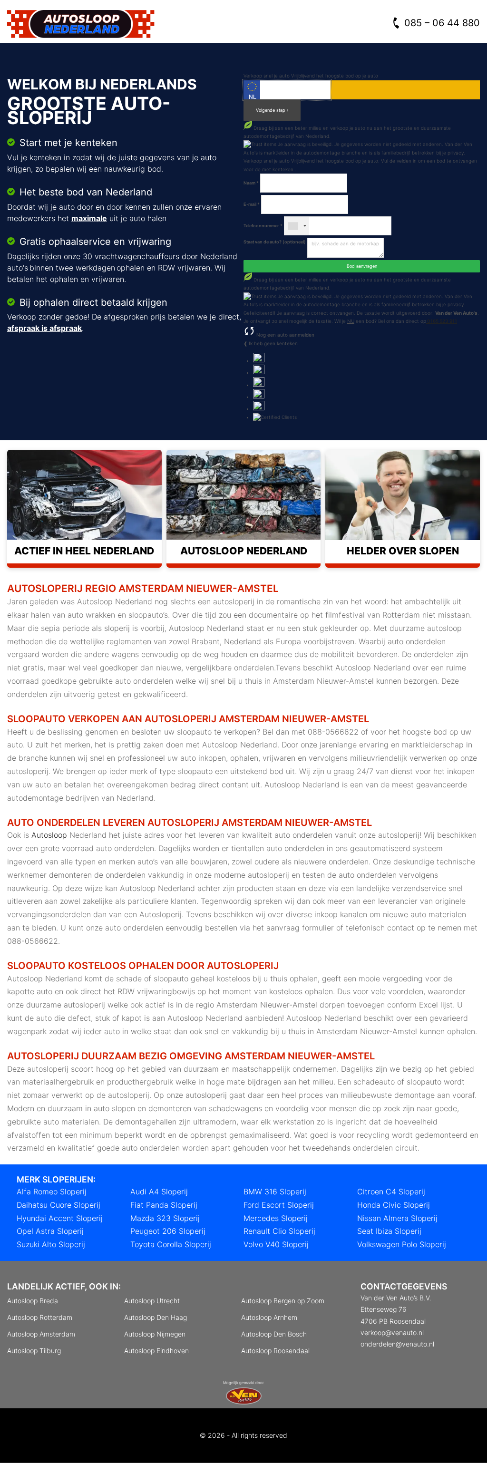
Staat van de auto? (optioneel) (275, 241)
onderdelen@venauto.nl (397, 1344)
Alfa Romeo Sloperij (52, 1191)
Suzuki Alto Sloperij (51, 1244)
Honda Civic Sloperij (393, 1205)
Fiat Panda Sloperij (163, 1205)
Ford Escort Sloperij (279, 1205)
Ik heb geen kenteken (273, 343)
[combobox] (296, 226)
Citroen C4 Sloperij (391, 1191)
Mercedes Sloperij (276, 1218)
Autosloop (49, 835)
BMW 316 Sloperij (275, 1191)
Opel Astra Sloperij (50, 1231)
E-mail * (252, 204)
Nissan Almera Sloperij (397, 1218)
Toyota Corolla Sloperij (170, 1244)
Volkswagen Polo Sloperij (401, 1244)
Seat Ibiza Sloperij (389, 1231)
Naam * (251, 182)
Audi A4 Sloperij (159, 1191)
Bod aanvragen (362, 266)
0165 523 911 (441, 321)
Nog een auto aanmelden (284, 335)
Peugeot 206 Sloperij (167, 1231)
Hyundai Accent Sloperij (60, 1218)
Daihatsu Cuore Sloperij (58, 1205)
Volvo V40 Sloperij (276, 1244)
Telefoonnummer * (263, 225)
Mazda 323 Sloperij (165, 1218)
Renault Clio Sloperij (279, 1231)
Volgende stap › (272, 110)
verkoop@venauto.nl (392, 1332)
